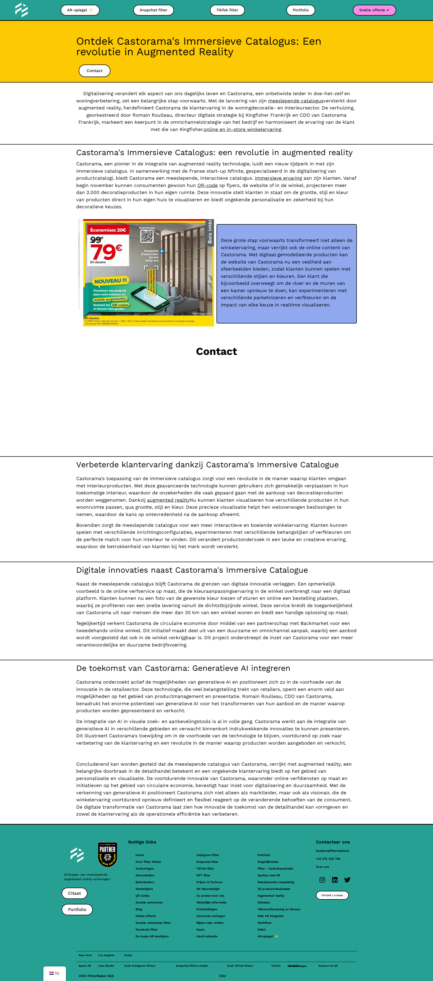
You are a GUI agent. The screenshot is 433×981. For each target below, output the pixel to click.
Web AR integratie (271, 916)
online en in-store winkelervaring (242, 129)
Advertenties (145, 875)
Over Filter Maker (148, 862)
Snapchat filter (207, 862)
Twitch (276, 965)
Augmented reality (271, 895)
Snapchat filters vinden (192, 965)
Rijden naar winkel (209, 923)
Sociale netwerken (149, 902)
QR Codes (143, 895)
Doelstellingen (206, 909)
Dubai (128, 955)
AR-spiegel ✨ (268, 936)
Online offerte (146, 916)
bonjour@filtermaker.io (332, 851)
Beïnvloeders (145, 882)
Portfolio (264, 855)
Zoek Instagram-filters (139, 965)
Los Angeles (106, 955)
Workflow (265, 923)
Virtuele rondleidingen (297, 966)
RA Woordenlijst (208, 889)
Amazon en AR (328, 965)
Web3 (262, 929)
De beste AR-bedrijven (152, 936)
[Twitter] (347, 879)
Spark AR (85, 965)
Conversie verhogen (210, 916)
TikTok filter (205, 868)
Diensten (264, 902)
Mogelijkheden (268, 862)
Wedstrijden (144, 889)
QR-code (207, 185)
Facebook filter (147, 929)
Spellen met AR (269, 875)
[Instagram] (322, 879)
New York (85, 955)
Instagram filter (207, 855)
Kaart (200, 929)
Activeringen (145, 868)
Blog (139, 909)
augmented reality (168, 500)
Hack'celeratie (207, 936)
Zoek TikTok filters (240, 965)
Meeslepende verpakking (276, 882)
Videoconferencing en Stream (279, 909)
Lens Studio (106, 965)
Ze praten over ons (210, 895)
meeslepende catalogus (295, 101)
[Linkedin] (335, 879)
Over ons (322, 867)
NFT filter (203, 875)
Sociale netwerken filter (153, 923)
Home (140, 855)
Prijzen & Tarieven (209, 882)
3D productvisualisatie (274, 889)
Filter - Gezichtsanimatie (275, 868)
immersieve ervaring (278, 178)
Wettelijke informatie (211, 902)
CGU (222, 976)
